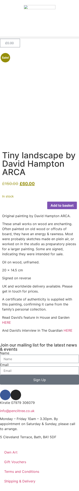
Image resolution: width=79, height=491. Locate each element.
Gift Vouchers (15, 462)
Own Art (10, 452)
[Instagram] (16, 395)
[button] (39, 37)
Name (4, 353)
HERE (6, 322)
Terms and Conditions (21, 471)
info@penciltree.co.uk (17, 411)
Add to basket (62, 205)
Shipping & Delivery (19, 481)
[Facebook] (5, 395)
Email (4, 364)
